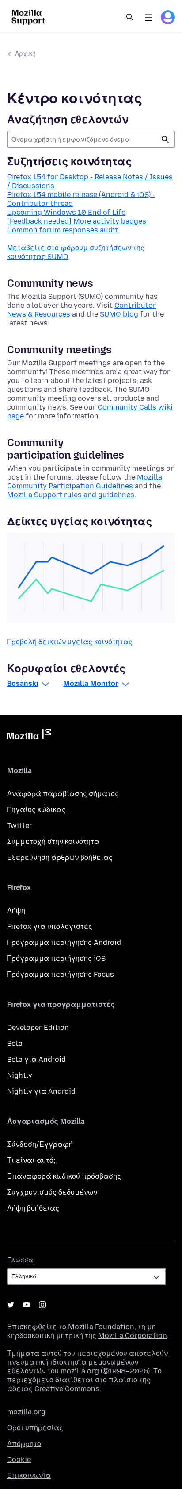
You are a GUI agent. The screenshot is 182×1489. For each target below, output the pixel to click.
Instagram (42, 1304)
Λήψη (16, 910)
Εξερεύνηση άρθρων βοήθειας (60, 857)
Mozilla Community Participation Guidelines (84, 481)
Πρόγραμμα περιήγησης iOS (56, 958)
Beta (15, 1043)
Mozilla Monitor (90, 683)
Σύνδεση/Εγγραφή (40, 1144)
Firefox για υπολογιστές (49, 926)
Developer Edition (38, 1027)
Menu (148, 17)
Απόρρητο (24, 1443)
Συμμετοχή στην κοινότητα (53, 841)
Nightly (19, 1075)
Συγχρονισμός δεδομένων (52, 1192)
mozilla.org (26, 1412)
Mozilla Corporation (132, 1335)
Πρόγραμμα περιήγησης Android (64, 942)
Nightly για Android (41, 1091)
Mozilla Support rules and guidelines (70, 495)
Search (130, 17)
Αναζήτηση (165, 139)
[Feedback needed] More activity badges (76, 221)
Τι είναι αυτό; (31, 1160)
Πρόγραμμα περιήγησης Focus (60, 974)
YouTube (26, 1304)
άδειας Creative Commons (53, 1389)
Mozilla (29, 736)
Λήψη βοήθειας (33, 1208)
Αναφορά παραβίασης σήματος (63, 793)
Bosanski (22, 683)
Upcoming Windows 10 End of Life (66, 212)
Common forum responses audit (62, 230)
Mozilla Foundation (101, 1327)
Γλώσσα (20, 1260)
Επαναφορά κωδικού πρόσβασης (64, 1176)
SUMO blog (119, 314)
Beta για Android (36, 1059)
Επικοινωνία (29, 1475)
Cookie (19, 1459)
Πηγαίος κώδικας (36, 809)
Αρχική (25, 54)
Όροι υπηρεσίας (35, 1427)
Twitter (19, 825)
